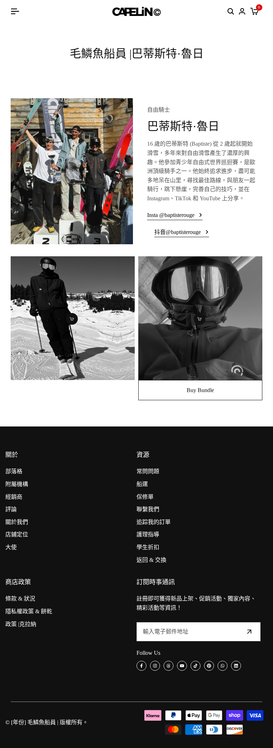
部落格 (13, 471)
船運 (142, 484)
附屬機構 (16, 484)
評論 (11, 509)
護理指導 (147, 534)
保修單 (145, 497)
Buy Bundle (200, 390)
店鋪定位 (16, 534)
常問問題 (147, 471)
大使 (11, 547)
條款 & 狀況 (20, 599)
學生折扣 (147, 547)
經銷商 (13, 497)
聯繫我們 (147, 509)
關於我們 (16, 522)
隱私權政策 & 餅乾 (28, 611)
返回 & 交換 (151, 560)
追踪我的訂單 (153, 522)
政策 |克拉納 (20, 624)
